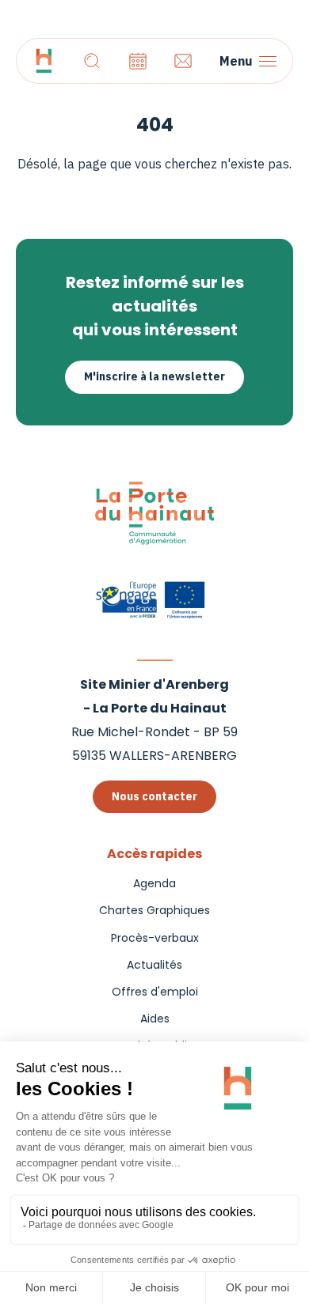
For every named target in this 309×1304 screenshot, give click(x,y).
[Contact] (183, 60)
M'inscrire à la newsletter (154, 376)
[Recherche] (91, 60)
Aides (155, 1018)
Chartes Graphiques (154, 910)
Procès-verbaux (155, 938)
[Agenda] (137, 60)
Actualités (154, 965)
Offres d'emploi (155, 992)
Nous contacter (154, 796)
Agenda (154, 883)
